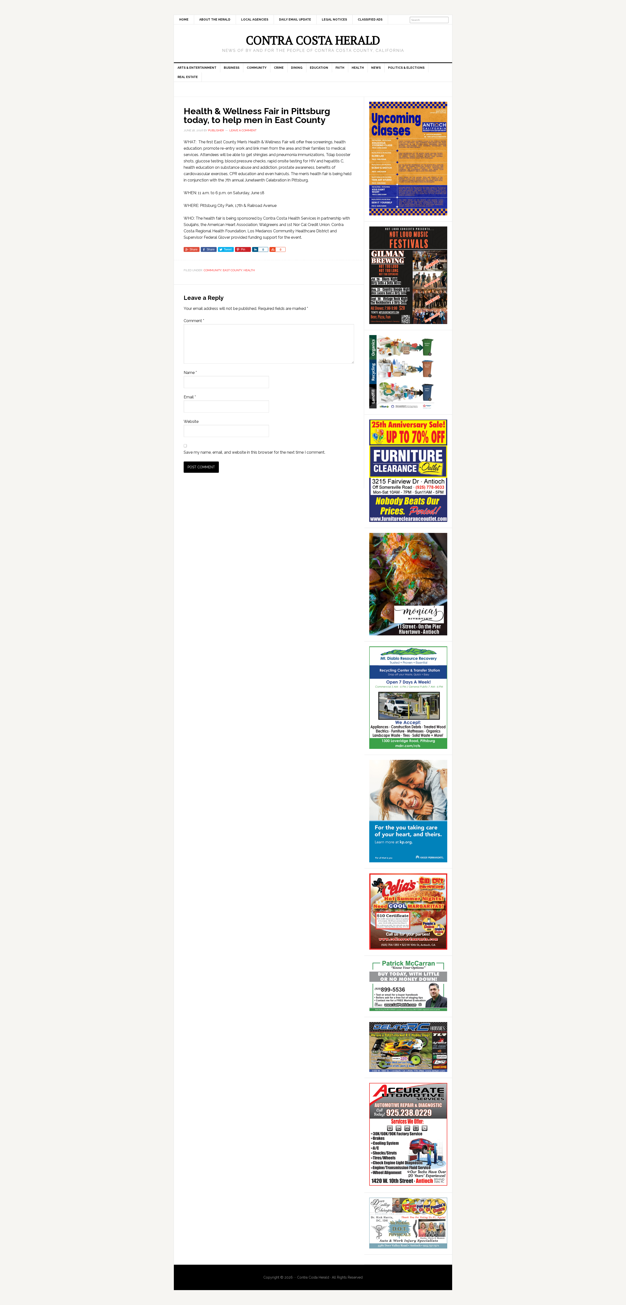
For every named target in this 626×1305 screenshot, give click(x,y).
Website (191, 421)
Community (212, 270)
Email (190, 397)
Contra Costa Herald (313, 40)
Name (190, 372)
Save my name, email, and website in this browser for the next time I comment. (254, 452)
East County (232, 270)
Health (249, 270)
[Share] (255, 249)
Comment (194, 320)
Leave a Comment (243, 130)
